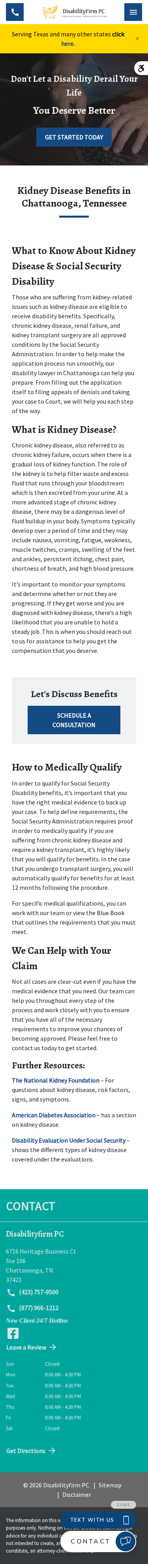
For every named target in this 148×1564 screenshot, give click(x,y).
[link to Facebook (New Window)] (13, 1333)
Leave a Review (26, 1347)
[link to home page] (74, 12)
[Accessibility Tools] (141, 68)
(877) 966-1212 (38, 1308)
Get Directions (25, 1451)
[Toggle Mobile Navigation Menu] (133, 12)
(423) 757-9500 (38, 1292)
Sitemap (110, 1485)
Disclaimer (76, 1494)
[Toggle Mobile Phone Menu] (15, 12)
